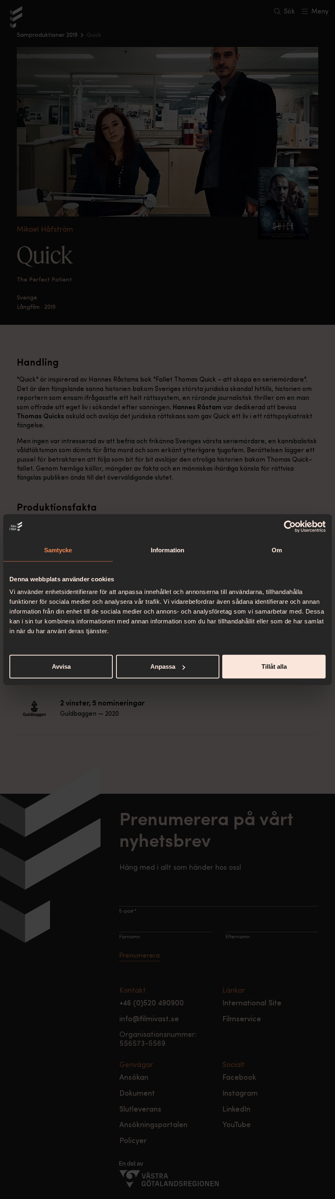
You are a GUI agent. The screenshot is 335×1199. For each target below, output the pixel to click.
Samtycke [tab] (58, 549)
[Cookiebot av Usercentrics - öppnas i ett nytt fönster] (290, 526)
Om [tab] (277, 549)
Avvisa (61, 666)
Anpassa (162, 666)
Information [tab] (167, 549)
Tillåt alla (274, 666)
